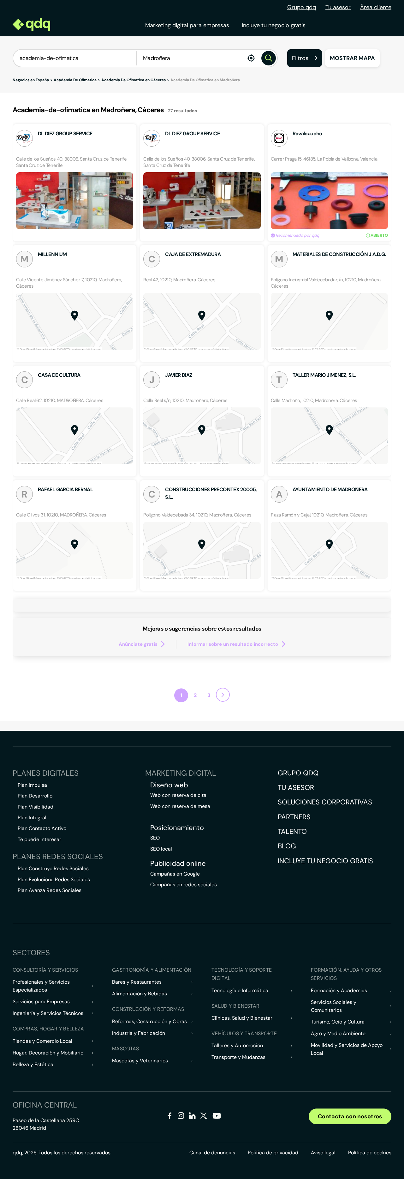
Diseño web (169, 785)
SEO (155, 837)
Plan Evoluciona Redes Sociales (54, 879)
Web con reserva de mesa (180, 806)
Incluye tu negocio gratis (274, 25)
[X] (203, 1117)
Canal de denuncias (212, 1152)
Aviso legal (323, 1152)
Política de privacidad (273, 1152)
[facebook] (169, 1117)
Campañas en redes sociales (183, 884)
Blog (287, 846)
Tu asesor (338, 7)
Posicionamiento (177, 828)
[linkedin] (192, 1117)
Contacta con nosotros (350, 1116)
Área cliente (375, 7)
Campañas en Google (175, 874)
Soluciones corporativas (325, 802)
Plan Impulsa (32, 785)
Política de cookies (369, 1152)
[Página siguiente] (223, 695)
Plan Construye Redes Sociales (53, 868)
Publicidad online (178, 863)
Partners (294, 817)
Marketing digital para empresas (187, 25)
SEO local (161, 849)
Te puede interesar (39, 839)
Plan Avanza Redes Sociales (49, 890)
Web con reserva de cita (178, 795)
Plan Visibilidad (35, 806)
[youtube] (216, 1118)
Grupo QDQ (298, 773)
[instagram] (181, 1117)
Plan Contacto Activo (42, 828)
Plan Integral (32, 817)
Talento (292, 831)
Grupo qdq (301, 7)
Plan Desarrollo (35, 795)
